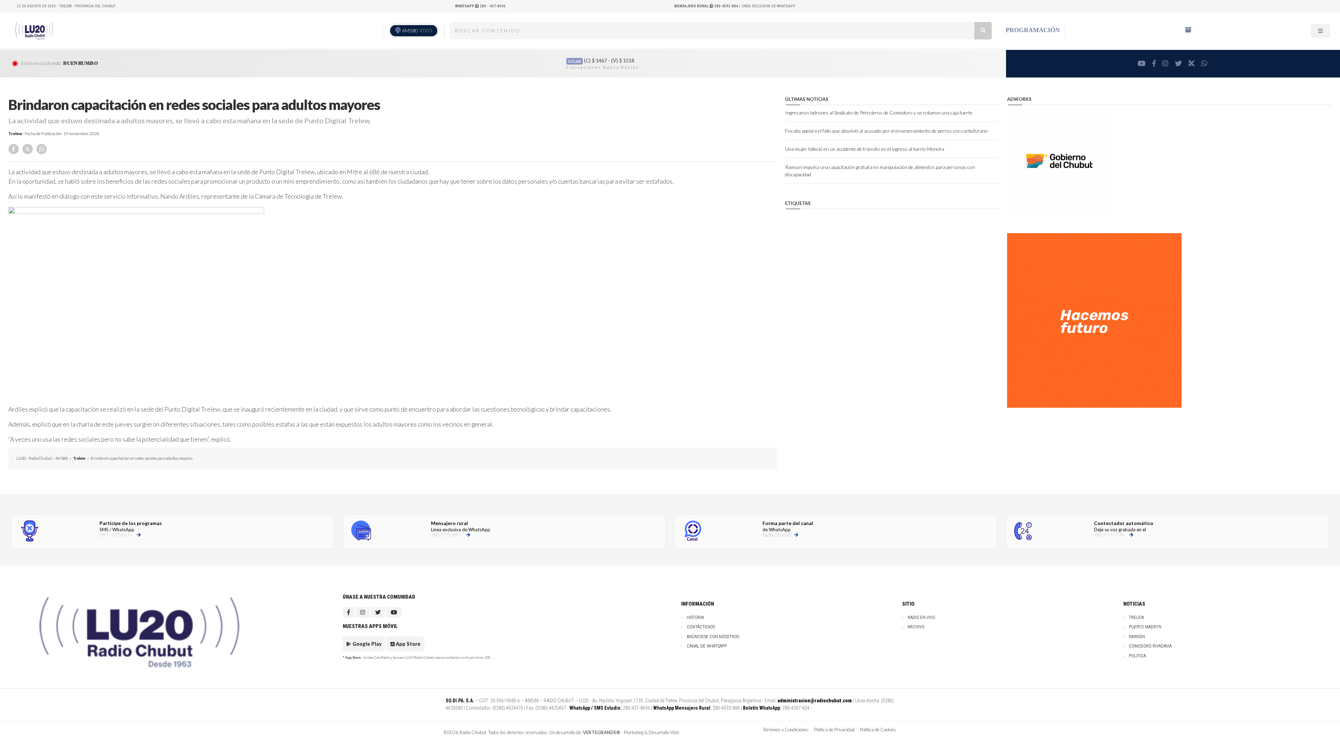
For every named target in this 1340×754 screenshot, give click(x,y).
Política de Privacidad (834, 729)
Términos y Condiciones (786, 729)
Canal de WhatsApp (707, 646)
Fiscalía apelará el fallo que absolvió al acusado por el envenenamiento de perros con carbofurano (886, 131)
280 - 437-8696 (480, 6)
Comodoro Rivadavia (1150, 646)
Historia (695, 617)
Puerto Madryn (1145, 626)
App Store (407, 644)
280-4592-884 (706, 6)
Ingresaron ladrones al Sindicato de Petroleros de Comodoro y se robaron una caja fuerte (879, 113)
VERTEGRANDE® (601, 732)
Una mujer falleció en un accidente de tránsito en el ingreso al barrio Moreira (864, 149)
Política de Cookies (878, 729)
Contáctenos (701, 626)
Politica (1137, 655)
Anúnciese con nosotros (713, 636)
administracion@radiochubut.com (814, 700)
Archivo (916, 626)
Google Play (366, 644)
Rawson (1137, 636)
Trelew (15, 133)
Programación (1033, 30)
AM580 (417, 31)
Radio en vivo (921, 617)
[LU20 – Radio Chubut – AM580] (36, 30)
